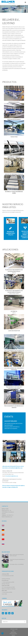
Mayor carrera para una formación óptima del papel (17, 555)
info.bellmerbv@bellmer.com (15, 468)
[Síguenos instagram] (6, 613)
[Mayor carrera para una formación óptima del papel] (5, 556)
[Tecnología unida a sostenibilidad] (5, 566)
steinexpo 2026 (5, 574)
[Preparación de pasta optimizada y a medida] (5, 561)
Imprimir (13, 635)
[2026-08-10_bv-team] (14, 456)
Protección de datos (13, 633)
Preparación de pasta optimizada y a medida (17, 560)
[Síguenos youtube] (9, 613)
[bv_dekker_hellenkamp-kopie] (14, 445)
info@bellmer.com (8, 516)
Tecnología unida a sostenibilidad (17, 564)
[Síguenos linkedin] (3, 613)
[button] (2, 633)
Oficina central (13, 632)
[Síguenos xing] (12, 613)
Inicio (13, 630)
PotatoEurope (5, 580)
